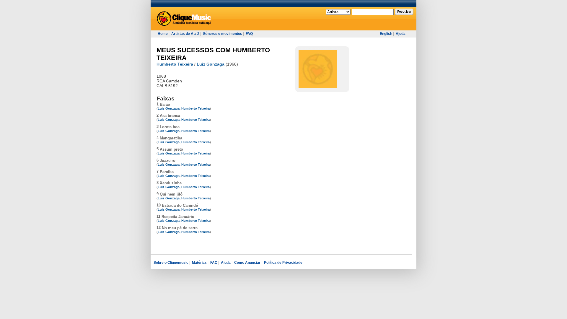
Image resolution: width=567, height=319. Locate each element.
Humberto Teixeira (175, 64)
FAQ (249, 34)
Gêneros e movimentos (222, 34)
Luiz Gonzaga (210, 64)
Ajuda (400, 34)
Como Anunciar (247, 263)
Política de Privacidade (283, 263)
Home (163, 34)
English (386, 34)
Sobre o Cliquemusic (171, 263)
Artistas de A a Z (185, 34)
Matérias (199, 263)
